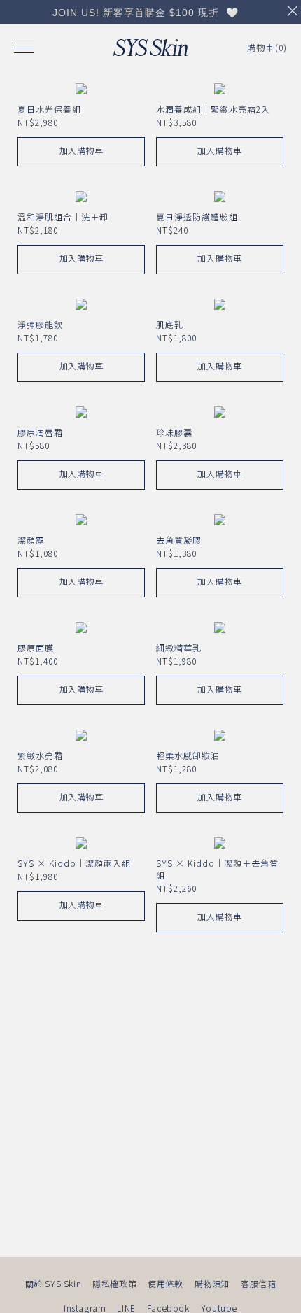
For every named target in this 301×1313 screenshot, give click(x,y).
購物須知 (212, 1283)
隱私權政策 (114, 1283)
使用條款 (165, 1283)
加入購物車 (81, 150)
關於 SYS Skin (53, 1283)
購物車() (267, 47)
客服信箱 (258, 1283)
